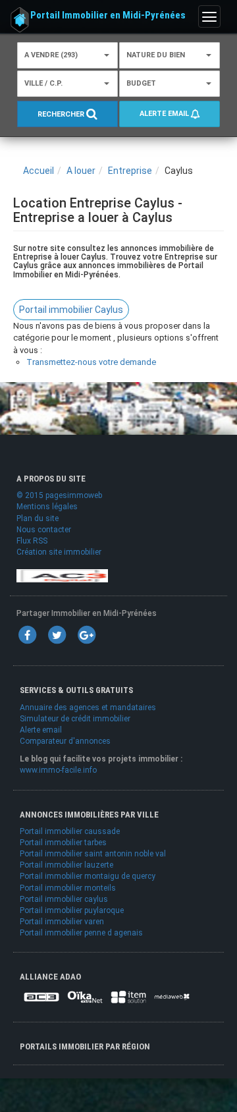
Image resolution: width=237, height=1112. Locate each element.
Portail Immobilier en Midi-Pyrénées (108, 15)
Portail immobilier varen (62, 921)
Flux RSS (31, 540)
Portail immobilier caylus (64, 899)
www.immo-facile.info (58, 770)
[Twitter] (56, 635)
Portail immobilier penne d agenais (81, 932)
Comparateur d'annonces (65, 741)
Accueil (38, 170)
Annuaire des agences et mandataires (88, 707)
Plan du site (37, 518)
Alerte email (165, 113)
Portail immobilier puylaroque (72, 910)
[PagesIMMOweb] (62, 575)
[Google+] (86, 635)
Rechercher (62, 114)
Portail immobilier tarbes (63, 842)
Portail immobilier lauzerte (66, 865)
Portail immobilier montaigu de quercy (87, 876)
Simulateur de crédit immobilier (75, 718)
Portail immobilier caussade (70, 831)
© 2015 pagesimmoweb (59, 495)
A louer (80, 170)
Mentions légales (47, 506)
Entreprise (130, 170)
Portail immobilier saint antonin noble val (93, 853)
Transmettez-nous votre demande (91, 362)
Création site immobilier (58, 552)
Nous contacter (43, 529)
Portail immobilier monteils (68, 888)
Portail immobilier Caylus (71, 309)
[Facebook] (27, 635)
